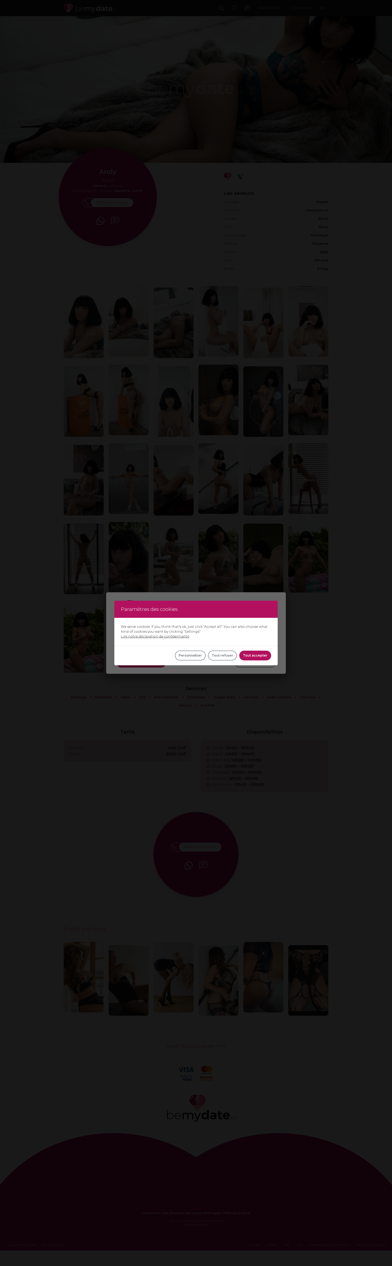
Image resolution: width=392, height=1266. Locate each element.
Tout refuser (222, 655)
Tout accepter (255, 655)
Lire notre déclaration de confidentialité (155, 636)
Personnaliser (190, 655)
